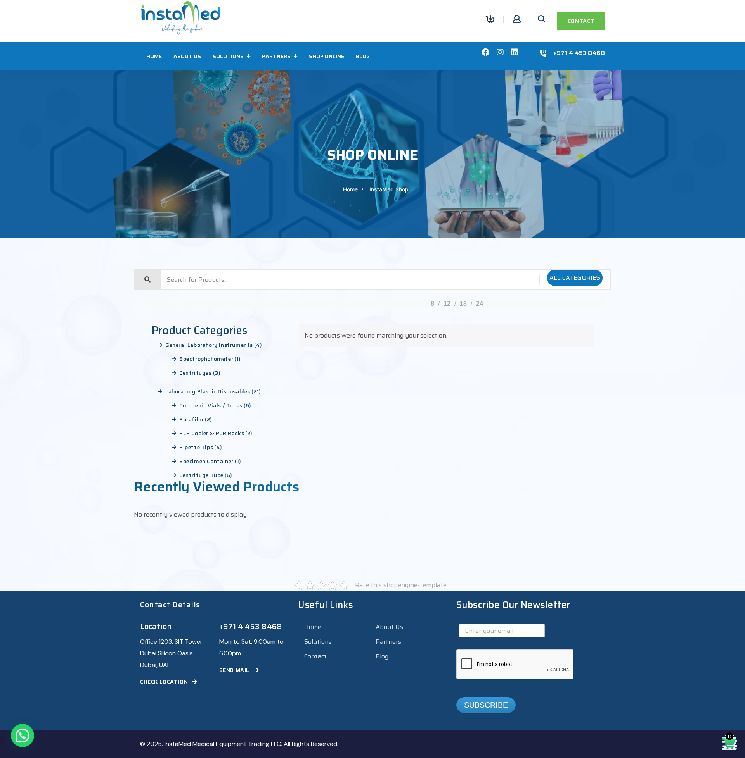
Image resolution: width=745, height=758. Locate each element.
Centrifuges (195, 373)
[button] (22, 735)
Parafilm (191, 419)
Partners (276, 56)
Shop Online (326, 56)
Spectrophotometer (206, 359)
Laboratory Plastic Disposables (207, 391)
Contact (315, 656)
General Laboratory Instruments (209, 345)
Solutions (228, 56)
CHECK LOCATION (164, 681)
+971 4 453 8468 (579, 53)
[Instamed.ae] (180, 17)
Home (154, 56)
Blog (363, 56)
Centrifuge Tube (201, 475)
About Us (187, 56)
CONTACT (581, 21)
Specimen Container (206, 461)
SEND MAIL (234, 670)
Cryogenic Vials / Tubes (211, 405)
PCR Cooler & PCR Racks (211, 433)
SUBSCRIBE (486, 705)
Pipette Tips (196, 447)
